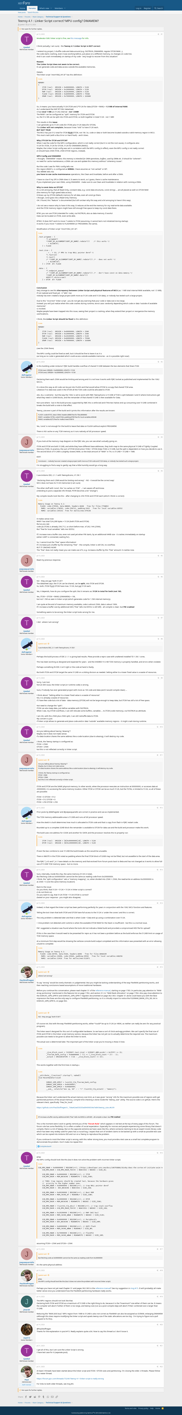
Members (59, 8)
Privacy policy (143, 1408)
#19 (161, 1296)
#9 (162, 678)
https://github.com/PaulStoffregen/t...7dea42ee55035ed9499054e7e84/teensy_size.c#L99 (75, 1107)
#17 (161, 1249)
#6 (162, 577)
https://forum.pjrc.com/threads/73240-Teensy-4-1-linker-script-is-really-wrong (70, 1378)
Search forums (33, 12)
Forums (32, 8)
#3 (162, 437)
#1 (162, 34)
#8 (162, 639)
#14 (161, 903)
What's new (44, 8)
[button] (51, 8)
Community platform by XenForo (91, 1413)
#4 (162, 471)
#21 (161, 1346)
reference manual (102, 990)
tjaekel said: (42, 644)
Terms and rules (130, 1408)
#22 (161, 1367)
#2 (162, 362)
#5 (162, 556)
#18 (161, 1270)
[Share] (158, 34)
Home (22, 8)
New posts (22, 12)
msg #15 (134, 1288)
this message (76, 38)
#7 (162, 618)
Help (152, 1408)
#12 (161, 808)
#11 (161, 755)
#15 (161, 967)
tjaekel (22, 24)
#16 (161, 1153)
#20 (161, 1325)
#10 (161, 727)
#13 (161, 870)
